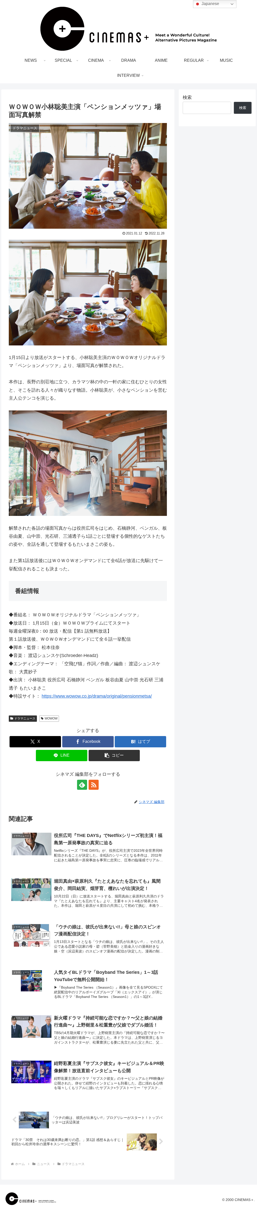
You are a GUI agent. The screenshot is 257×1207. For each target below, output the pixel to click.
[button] (114, 755)
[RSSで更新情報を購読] (94, 785)
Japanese (210, 4)
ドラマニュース (24, 718)
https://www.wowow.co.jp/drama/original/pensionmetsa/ (97, 696)
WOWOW (51, 718)
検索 (187, 97)
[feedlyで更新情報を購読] (82, 785)
